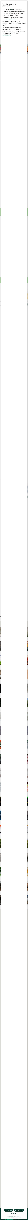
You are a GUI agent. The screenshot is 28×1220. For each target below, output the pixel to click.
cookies (11, 9)
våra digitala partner (11, 19)
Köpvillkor (18, 1216)
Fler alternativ (14, 1213)
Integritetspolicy (6, 35)
